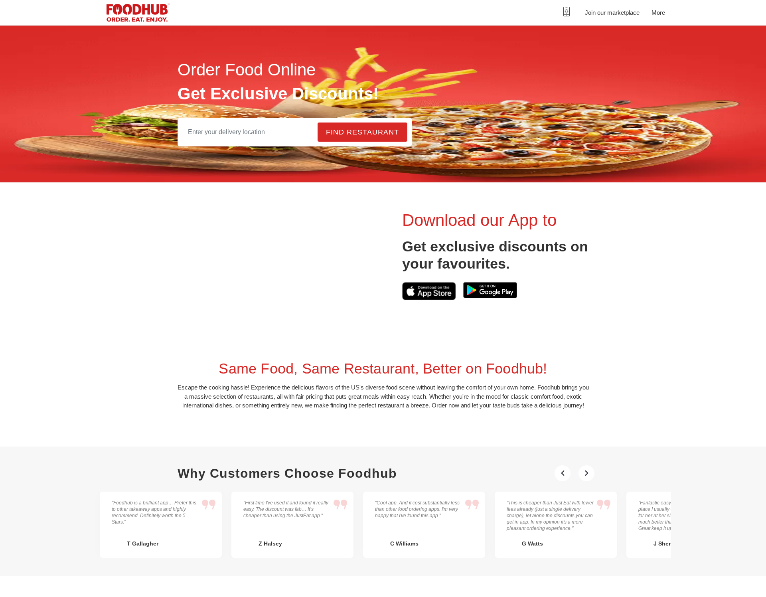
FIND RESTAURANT (364, 154)
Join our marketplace (611, 12)
